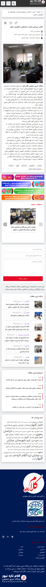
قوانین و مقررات (40, 558)
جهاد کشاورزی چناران (28, 431)
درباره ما (20, 555)
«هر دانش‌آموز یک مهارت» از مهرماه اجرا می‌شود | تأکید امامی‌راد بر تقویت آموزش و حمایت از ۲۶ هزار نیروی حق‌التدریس (17, 341)
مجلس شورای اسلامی (19, 449)
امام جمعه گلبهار (16, 428)
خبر (34, 12)
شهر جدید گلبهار (31, 437)
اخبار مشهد (17, 422)
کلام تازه (24, 166)
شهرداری (14, 437)
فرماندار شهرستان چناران (18, 443)
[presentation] (41, 224)
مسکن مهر (10, 449)
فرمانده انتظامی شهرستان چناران (34, 449)
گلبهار (17, 166)
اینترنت (39, 166)
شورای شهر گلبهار (31, 444)
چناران (35, 455)
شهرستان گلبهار (39, 444)
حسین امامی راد (17, 431)
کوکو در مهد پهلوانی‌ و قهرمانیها (20, 315)
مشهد (40, 452)
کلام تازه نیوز (10, 455)
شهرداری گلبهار (32, 440)
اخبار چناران (10, 422)
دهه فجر (26, 435)
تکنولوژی (31, 166)
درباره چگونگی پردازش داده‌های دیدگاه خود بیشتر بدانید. (24, 289)
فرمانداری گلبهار (10, 447)
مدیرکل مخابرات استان (35, 169)
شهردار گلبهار (21, 438)
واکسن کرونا (12, 453)
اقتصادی (42, 552)
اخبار (21, 547)
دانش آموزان (31, 435)
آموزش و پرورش (37, 422)
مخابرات (11, 166)
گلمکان (34, 459)
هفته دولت (18, 453)
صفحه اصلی (40, 547)
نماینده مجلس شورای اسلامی (29, 453)
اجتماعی (20, 549)
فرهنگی (21, 552)
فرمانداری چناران (20, 446)
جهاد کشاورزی (39, 431)
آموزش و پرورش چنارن (26, 422)
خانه (38, 12)
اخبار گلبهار (37, 425)
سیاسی (42, 549)
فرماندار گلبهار (32, 446)
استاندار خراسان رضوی (21, 425)
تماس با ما (41, 555)
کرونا (29, 455)
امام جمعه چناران (26, 428)
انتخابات (8, 428)
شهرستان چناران (16, 440)
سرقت (21, 434)
